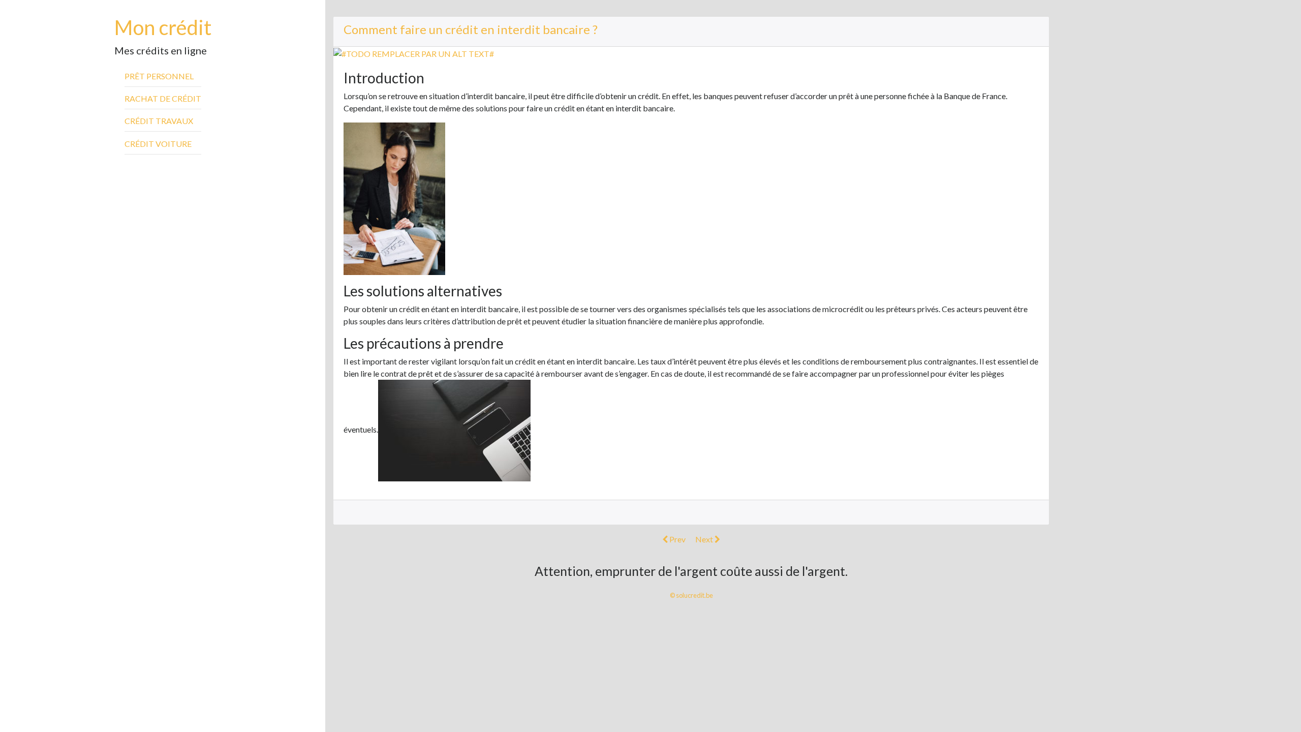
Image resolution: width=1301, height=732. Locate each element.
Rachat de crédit (163, 98)
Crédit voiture (158, 143)
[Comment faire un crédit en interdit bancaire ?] (413, 52)
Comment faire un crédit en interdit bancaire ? (471, 29)
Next (705, 539)
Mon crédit (162, 27)
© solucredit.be (691, 595)
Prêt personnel (159, 76)
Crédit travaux (159, 121)
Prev (677, 539)
